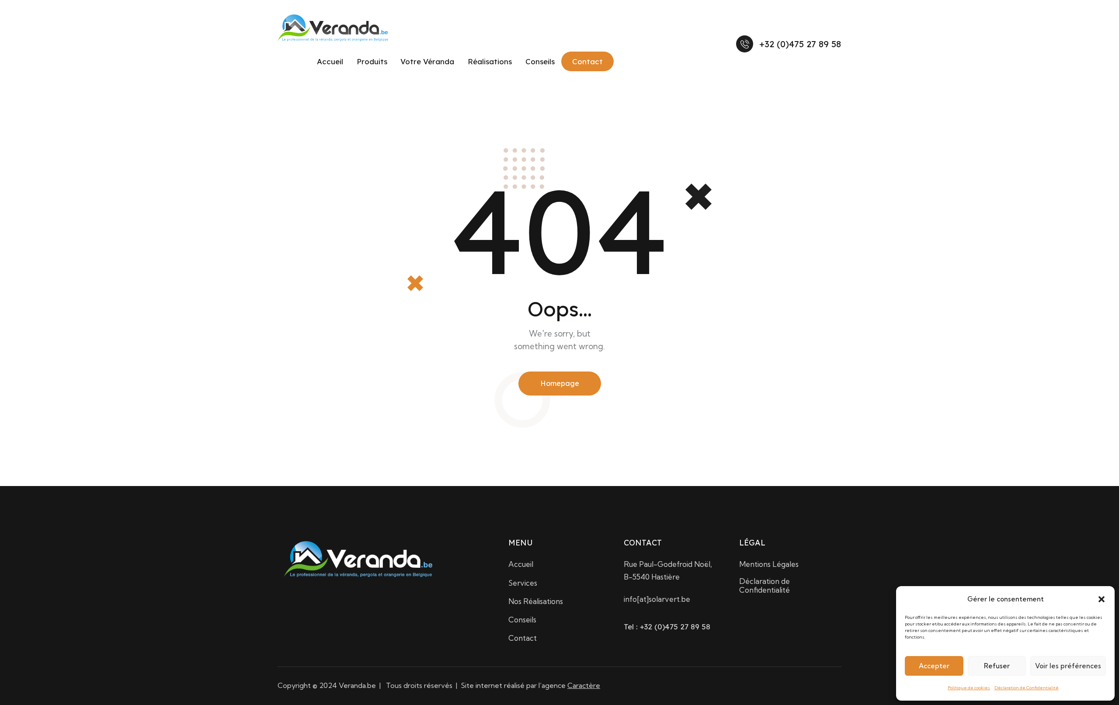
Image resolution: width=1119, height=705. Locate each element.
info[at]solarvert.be (657, 599)
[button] (1101, 599)
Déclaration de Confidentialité (1026, 688)
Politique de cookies (969, 688)
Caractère (583, 685)
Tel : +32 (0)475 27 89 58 (667, 626)
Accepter (934, 666)
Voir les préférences (1068, 666)
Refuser (997, 666)
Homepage (559, 383)
